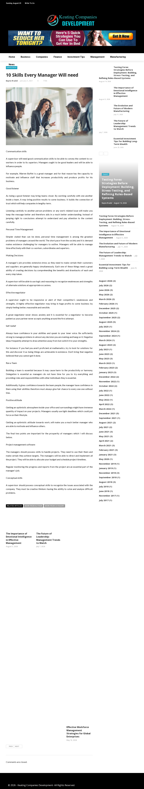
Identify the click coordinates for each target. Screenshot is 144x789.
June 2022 (104, 395)
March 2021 (105, 445)
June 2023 (104, 354)
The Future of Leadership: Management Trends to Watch (48, 538)
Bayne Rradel (12, 80)
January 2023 (106, 372)
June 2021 (104, 431)
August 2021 (105, 422)
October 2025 (106, 312)
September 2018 (108, 477)
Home (12, 57)
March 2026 (105, 299)
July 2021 (104, 427)
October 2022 (106, 386)
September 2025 (108, 317)
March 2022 (105, 408)
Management (97, 57)
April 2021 (104, 440)
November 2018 (107, 472)
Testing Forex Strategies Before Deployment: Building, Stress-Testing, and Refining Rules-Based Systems (118, 72)
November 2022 (107, 381)
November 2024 (107, 331)
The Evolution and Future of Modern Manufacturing (123, 108)
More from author (33, 506)
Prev (11, 746)
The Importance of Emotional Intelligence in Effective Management (125, 91)
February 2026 (106, 303)
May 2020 (104, 459)
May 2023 (104, 358)
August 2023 (105, 344)
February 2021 (106, 450)
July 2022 (104, 390)
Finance (58, 57)
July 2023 (104, 349)
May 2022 (104, 399)
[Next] (106, 153)
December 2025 (107, 308)
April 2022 (104, 404)
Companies (42, 57)
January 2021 (106, 454)
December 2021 (107, 413)
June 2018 (104, 491)
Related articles (14, 506)
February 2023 (106, 367)
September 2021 (108, 418)
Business (25, 57)
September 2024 (108, 335)
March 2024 (105, 340)
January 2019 (106, 468)
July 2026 (104, 285)
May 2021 (104, 436)
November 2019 (107, 463)
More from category (54, 506)
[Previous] (101, 153)
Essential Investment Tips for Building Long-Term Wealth (126, 141)
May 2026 (104, 294)
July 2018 (104, 486)
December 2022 (107, 376)
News (12, 64)
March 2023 (105, 363)
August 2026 (105, 280)
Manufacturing (118, 57)
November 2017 (107, 495)
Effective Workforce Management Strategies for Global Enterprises (79, 732)
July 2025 (104, 326)
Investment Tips (76, 57)
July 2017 (104, 500)
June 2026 (104, 290)
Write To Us (29, 3)
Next (17, 746)
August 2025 (105, 322)
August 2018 (105, 482)
